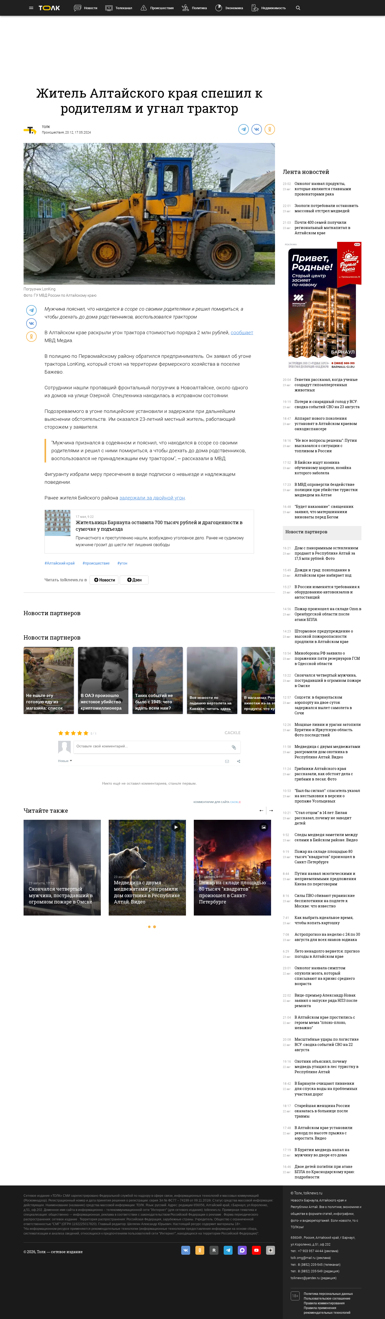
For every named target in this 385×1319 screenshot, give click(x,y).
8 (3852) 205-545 (310, 1265)
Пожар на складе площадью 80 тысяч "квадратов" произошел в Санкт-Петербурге (232, 892)
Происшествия (162, 8)
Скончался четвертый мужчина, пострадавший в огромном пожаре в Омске (61, 895)
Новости (90, 8)
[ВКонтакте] (256, 129)
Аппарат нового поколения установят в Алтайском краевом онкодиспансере (326, 423)
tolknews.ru (313, 1193)
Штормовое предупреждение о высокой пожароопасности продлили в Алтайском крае (324, 636)
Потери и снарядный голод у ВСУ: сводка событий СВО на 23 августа (327, 404)
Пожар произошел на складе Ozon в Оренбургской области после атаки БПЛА (328, 614)
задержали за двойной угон (152, 498)
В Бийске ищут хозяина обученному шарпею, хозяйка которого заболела (323, 467)
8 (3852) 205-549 (310, 1271)
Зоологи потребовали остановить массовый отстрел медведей (326, 208)
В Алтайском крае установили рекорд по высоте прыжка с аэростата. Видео (324, 1133)
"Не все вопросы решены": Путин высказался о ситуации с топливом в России (326, 445)
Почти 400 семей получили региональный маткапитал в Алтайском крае (322, 227)
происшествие (95, 563)
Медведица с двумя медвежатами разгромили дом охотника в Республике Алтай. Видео (147, 892)
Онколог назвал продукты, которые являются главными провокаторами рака (323, 188)
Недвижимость (273, 8)
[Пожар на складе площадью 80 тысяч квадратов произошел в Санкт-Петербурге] (232, 868)
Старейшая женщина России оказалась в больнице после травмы (322, 1111)
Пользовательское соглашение (327, 1298)
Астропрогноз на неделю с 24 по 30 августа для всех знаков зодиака (327, 937)
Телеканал (124, 8)
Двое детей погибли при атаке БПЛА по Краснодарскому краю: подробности (325, 1171)
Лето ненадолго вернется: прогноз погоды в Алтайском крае (327, 954)
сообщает (242, 332)
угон (122, 563)
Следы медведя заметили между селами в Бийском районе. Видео (326, 837)
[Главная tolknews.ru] (49, 8)
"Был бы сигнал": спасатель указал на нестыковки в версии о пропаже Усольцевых (327, 796)
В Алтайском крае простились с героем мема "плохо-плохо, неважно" (325, 1022)
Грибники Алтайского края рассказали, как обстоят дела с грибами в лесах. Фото (324, 773)
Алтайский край (60, 563)
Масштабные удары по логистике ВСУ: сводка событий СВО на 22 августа (327, 1044)
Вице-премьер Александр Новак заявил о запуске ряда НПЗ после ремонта (326, 1000)
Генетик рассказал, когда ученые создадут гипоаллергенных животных (326, 384)
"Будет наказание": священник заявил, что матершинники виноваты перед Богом (324, 511)
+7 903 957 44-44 (310, 1251)
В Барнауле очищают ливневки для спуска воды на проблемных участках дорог (326, 1088)
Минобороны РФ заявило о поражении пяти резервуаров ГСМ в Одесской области (327, 658)
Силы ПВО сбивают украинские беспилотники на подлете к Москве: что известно (325, 900)
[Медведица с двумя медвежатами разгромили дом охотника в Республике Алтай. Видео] (147, 868)
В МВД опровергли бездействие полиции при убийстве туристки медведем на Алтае (326, 489)
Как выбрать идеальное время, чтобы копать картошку (324, 920)
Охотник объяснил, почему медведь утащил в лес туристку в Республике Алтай (327, 1066)
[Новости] (104, 580)
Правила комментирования (324, 1303)
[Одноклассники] (269, 129)
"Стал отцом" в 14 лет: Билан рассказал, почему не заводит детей (323, 818)
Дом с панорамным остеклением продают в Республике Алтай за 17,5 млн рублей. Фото (326, 553)
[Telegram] (243, 129)
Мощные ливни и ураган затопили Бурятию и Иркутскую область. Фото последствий (328, 729)
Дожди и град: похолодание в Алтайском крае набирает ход (323, 572)
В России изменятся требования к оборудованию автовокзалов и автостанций (327, 592)
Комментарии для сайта (217, 802)
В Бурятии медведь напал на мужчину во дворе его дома (322, 1152)
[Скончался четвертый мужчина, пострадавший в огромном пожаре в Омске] (62, 868)
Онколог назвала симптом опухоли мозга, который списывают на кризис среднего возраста (325, 975)
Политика (199, 8)
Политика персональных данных (328, 1294)
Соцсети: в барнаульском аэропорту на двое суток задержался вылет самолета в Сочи (323, 705)
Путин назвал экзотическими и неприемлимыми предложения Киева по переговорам (325, 878)
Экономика (234, 8)
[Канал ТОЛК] (134, 580)
